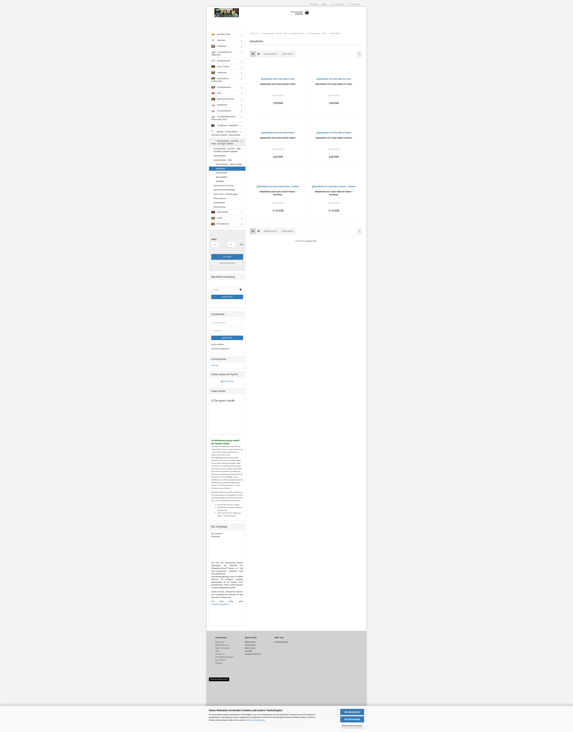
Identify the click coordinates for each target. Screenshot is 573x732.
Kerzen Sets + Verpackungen (226, 194)
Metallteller (220, 168)
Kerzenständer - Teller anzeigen (229, 164)
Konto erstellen (217, 344)
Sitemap (214, 365)
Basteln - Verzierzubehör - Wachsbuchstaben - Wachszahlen (225, 133)
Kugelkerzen (222, 105)
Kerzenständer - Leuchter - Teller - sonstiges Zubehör (225, 142)
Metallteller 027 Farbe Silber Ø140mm (334, 138)
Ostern (220, 218)
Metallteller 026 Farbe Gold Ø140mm (277, 138)
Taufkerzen (222, 72)
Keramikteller (221, 173)
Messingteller (221, 177)
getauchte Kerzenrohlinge (224, 190)
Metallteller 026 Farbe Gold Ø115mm (277, 84)
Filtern (227, 257)
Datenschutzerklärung (255, 720)
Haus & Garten (223, 66)
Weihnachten (222, 212)
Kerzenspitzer (219, 202)
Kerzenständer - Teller (223, 160)
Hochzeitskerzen (224, 87)
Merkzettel (355, 4)
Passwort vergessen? (220, 349)
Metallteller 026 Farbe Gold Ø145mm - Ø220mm (278, 193)
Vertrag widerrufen (219, 679)
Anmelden (227, 297)
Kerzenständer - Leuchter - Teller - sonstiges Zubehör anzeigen (228, 150)
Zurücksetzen (227, 263)
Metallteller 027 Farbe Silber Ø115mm (334, 84)
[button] (324, 4)
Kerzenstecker (220, 198)
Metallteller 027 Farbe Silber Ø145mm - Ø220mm (334, 193)
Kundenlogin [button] (338, 4)
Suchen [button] (315, 4)
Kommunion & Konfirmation (220, 79)
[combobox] (271, 54)
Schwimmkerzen (224, 111)
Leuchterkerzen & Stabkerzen (221, 53)
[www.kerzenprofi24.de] (226, 13)
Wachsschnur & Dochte (224, 185)
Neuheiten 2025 (223, 34)
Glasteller (220, 181)
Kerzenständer (220, 156)
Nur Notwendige (352, 719)
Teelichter (221, 40)
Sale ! (219, 93)
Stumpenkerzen (223, 61)
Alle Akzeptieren (352, 712)
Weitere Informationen (352, 726)
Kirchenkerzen (223, 224)
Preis (214, 239)
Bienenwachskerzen (225, 99)
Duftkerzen (221, 46)
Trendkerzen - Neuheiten (227, 125)
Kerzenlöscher (220, 207)
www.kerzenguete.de (220, 604)
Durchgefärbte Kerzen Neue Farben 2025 (223, 118)
